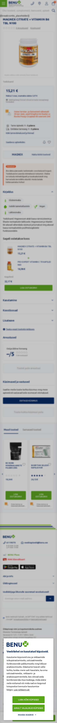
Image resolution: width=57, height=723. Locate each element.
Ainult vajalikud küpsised (28, 708)
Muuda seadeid (25, 715)
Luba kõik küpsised (28, 700)
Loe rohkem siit (22, 690)
